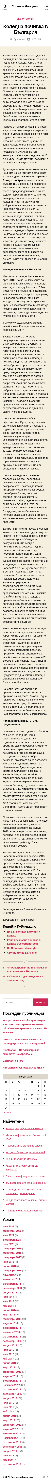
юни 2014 (8, 1301)
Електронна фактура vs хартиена (25, 1176)
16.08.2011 (36, 39)
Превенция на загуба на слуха (24, 1145)
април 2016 (9, 1266)
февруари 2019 (12, 1248)
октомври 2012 (12, 1389)
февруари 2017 (12, 1257)
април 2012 (9, 1416)
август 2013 (10, 1345)
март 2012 (9, 1420)
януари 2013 (10, 1376)
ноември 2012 (11, 1385)
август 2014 (10, 1292)
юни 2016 (8, 1261)
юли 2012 (8, 1402)
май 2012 (8, 1411)
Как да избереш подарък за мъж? (23, 1067)
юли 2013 (8, 1350)
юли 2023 (8, 1226)
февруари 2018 (12, 1253)
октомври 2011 (12, 1442)
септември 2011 (12, 1446)
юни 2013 (8, 1354)
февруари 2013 (12, 1372)
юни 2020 (8, 1244)
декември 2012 (12, 1380)
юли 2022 (8, 1235)
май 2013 (8, 1358)
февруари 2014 (12, 1319)
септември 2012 (12, 1394)
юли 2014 (8, 1297)
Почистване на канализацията (24, 1210)
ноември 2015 (11, 1279)
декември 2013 (12, 1328)
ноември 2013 (11, 1332)
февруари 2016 (12, 1270)
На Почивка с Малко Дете (23, 948)
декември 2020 (12, 1239)
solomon (20, 39)
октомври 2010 (12, 1464)
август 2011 (10, 1451)
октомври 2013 (12, 1336)
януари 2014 (10, 1323)
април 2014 (9, 1310)
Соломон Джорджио (25, 6)
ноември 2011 (11, 1438)
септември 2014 (12, 1288)
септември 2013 (12, 1341)
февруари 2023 (12, 1231)
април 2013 (9, 1363)
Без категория (25, 19)
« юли (7, 1112)
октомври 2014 (12, 1283)
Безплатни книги (13, 1061)
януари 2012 (10, 1429)
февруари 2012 (12, 1424)
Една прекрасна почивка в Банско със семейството (24, 941)
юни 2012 (8, 1407)
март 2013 (9, 1367)
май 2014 (8, 1306)
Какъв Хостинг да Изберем (21, 1159)
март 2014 (9, 1314)
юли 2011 (8, 1455)
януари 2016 (10, 1275)
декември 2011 (12, 1433)
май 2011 (8, 1460)
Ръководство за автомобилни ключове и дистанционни (23, 1191)
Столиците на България (22, 952)
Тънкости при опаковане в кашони (26, 1182)
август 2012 (10, 1398)
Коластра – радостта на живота (24, 1128)
